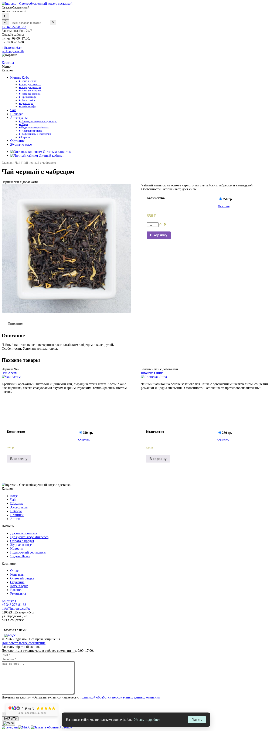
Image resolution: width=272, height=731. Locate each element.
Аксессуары (19, 117)
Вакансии (17, 590)
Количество (156, 198)
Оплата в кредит (22, 541)
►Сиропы (24, 137)
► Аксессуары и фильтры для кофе (38, 121)
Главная (7, 162)
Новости (16, 548)
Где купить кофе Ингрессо (29, 537)
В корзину (158, 235)
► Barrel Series (27, 100)
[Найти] (5, 22)
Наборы (16, 511)
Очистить (224, 206)
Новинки (17, 515)
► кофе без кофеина (29, 93)
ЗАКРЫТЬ (10, 718)
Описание (15, 323)
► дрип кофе (26, 103)
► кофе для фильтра (30, 87)
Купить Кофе (19, 77)
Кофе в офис (19, 586)
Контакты (17, 574)
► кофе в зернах (28, 80)
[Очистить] (53, 22)
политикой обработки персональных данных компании (120, 697)
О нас (14, 570)
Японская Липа (152, 373)
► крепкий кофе (27, 96)
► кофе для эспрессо (30, 84)
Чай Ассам (9, 373)
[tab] (15, 323)
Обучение (17, 140)
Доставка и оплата (23, 533)
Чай (13, 110)
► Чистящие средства (30, 130)
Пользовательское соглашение (23, 643)
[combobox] (29, 23)
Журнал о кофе (21, 144)
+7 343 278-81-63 (14, 27)
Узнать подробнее (147, 719)
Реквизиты (18, 593)
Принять (197, 719)
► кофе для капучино (30, 90)
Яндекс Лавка (20, 556)
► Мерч (23, 124)
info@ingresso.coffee (16, 608)
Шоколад (16, 114)
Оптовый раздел (22, 578)
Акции (15, 519)
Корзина (8, 62)
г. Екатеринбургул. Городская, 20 (13, 49)
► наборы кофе (27, 106)
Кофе (14, 496)
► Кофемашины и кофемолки (35, 133)
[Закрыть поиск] (5, 16)
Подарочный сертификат (28, 552)
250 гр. (228, 199)
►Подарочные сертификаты (34, 127)
